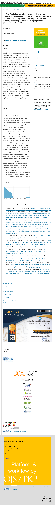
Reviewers (6, 286)
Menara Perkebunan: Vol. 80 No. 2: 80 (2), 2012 (33, 260)
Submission (6, 458)
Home (4, 9)
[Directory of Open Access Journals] (27, 373)
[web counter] (6, 431)
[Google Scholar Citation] (27, 387)
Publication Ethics (8, 291)
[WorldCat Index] (27, 390)
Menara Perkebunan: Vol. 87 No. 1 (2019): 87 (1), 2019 (25, 246)
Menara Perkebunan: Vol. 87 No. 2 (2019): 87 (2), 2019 (38, 210)
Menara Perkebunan (10, 5)
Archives (9, 9)
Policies (5, 455)
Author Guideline (8, 283)
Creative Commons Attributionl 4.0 (40, 486)
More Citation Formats (39, 114)
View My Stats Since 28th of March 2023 (19, 431)
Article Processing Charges (10, 300)
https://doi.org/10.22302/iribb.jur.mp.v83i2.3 (16, 40)
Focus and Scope (8, 289)
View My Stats (13, 489)
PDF (37, 52)
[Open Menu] (2, 5)
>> (6, 278)
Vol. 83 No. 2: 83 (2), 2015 (18, 9)
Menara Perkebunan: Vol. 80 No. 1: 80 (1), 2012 (40, 275)
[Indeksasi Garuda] (27, 381)
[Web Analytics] (7, 489)
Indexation (6, 303)
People (5, 453)
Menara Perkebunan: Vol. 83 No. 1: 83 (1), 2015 (34, 226)
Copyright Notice (8, 294)
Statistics (6, 297)
